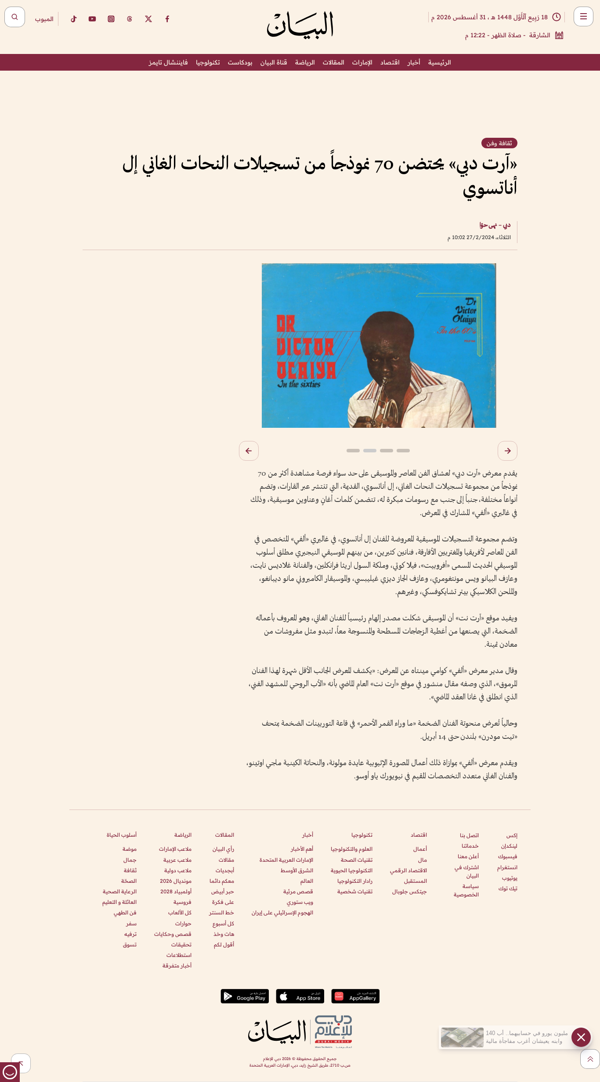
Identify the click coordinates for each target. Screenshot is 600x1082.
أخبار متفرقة (177, 965)
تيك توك (508, 888)
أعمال (420, 849)
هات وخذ (223, 934)
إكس (511, 835)
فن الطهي (125, 912)
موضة (130, 849)
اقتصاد (390, 62)
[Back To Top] (590, 1059)
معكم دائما (222, 881)
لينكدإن (509, 845)
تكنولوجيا (208, 62)
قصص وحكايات (173, 934)
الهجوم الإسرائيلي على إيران (282, 912)
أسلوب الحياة (122, 834)
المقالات (333, 62)
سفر (131, 923)
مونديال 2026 (176, 881)
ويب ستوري (300, 902)
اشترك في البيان (467, 871)
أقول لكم (224, 944)
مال (422, 859)
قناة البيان (273, 62)
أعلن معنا (468, 856)
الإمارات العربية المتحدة (286, 859)
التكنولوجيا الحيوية (351, 870)
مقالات (226, 859)
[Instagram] (111, 19)
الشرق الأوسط (297, 870)
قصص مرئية (298, 891)
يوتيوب (509, 877)
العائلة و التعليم (119, 902)
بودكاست (240, 62)
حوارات (183, 923)
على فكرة (223, 902)
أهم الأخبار (302, 849)
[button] (507, 451)
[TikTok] (73, 19)
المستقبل (415, 881)
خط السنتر (221, 912)
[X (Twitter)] (148, 19)
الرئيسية (439, 62)
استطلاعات (179, 955)
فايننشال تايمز (168, 62)
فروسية (182, 902)
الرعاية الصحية (120, 891)
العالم (306, 881)
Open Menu (583, 16)
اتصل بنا (469, 835)
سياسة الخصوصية (466, 890)
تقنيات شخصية (354, 891)
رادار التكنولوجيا (354, 881)
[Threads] (130, 19)
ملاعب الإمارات (175, 849)
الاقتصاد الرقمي (408, 870)
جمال (130, 859)
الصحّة (129, 881)
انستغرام (507, 867)
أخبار (414, 62)
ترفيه (130, 934)
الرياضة (305, 62)
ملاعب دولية (178, 870)
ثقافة (130, 870)
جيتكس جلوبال (409, 891)
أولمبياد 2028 (176, 891)
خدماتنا (470, 845)
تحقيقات (181, 944)
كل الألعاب (180, 912)
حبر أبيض (222, 891)
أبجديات (225, 870)
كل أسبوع (223, 923)
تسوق (130, 944)
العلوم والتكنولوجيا (351, 849)
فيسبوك (507, 856)
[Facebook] (167, 19)
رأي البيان (223, 849)
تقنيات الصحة (356, 859)
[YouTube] (92, 19)
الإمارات (362, 62)
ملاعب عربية (177, 859)
